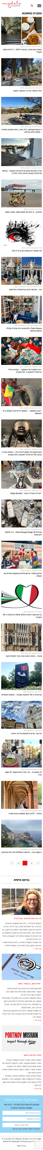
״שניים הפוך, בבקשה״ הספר (29, 983)
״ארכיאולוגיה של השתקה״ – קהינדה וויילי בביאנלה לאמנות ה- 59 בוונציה (25, 370)
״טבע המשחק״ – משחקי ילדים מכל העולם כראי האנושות (22, 412)
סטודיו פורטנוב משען (32, 1055)
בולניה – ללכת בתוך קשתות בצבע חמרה (25, 813)
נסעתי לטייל (38, 209)
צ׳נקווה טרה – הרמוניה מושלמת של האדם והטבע (21, 852)
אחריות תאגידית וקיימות (34, 287)
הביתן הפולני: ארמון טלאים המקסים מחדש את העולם (23, 574)
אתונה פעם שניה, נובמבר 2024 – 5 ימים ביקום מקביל (22, 50)
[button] (39, 5)
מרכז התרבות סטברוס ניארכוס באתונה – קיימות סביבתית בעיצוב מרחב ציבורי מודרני (22, 172)
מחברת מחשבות (37, 248)
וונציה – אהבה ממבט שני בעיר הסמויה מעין (24, 656)
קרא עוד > (37, 948)
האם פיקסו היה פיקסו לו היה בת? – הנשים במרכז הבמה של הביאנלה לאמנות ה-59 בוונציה (22, 453)
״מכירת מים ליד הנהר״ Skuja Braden (26, 493)
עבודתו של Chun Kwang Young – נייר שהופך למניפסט (23, 533)
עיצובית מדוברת (37, 46)
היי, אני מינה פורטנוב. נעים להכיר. (27, 918)
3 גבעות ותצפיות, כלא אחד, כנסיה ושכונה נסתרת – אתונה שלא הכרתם (21, 130)
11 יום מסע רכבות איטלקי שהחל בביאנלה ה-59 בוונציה (22, 615)
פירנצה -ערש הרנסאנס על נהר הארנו (26, 733)
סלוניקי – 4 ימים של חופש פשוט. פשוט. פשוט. (23, 212)
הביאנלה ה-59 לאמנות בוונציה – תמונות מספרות (21, 694)
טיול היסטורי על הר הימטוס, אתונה (27, 90)
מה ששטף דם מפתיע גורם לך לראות (27, 250)
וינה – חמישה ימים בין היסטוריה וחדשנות (25, 289)
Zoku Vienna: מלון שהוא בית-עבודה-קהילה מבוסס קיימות (24, 329)
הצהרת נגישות (21, 1146)
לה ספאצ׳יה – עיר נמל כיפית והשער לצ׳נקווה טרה (23, 773)
